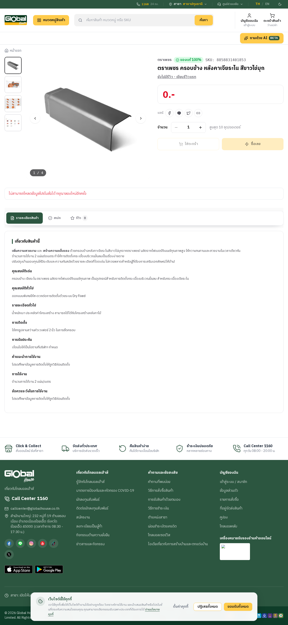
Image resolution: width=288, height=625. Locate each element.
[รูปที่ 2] (13, 84)
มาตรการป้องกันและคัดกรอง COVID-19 (105, 490)
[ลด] (176, 128)
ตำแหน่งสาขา (157, 517)
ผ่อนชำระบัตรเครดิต (162, 526)
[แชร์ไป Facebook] (169, 113)
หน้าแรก (15, 51)
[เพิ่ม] (201, 128)
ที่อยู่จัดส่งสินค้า (231, 508)
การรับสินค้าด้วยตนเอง (164, 499)
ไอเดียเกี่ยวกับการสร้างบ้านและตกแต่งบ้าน (178, 544)
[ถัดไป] (141, 118)
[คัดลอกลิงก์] (198, 113)
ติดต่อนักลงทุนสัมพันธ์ (92, 508)
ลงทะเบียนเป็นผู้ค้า (89, 526)
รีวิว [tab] (81, 218)
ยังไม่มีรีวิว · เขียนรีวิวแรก (177, 77)
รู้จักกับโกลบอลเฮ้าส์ (90, 482)
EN (267, 4)
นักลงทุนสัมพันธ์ (87, 499)
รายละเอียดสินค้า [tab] (27, 218)
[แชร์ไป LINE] (179, 113)
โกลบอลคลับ (228, 526)
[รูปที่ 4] (13, 122)
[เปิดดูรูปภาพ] (88, 118)
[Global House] (15, 20)
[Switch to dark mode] (280, 4)
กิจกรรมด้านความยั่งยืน (93, 535)
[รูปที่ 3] (13, 103)
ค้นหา (204, 20)
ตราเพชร (165, 60)
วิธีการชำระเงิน (158, 508)
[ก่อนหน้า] (35, 118)
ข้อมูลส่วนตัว (229, 490)
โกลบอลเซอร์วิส (159, 535)
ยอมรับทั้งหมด (238, 606)
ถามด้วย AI (264, 38)
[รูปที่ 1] (13, 65)
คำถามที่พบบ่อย (159, 482)
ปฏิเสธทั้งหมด (208, 606)
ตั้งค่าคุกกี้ (180, 606)
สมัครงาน (83, 517)
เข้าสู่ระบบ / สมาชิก (233, 482)
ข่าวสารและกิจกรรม (90, 544)
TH (257, 4)
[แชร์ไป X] (188, 113)
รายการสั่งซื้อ (229, 499)
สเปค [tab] (57, 218)
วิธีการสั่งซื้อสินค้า (160, 490)
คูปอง (224, 517)
